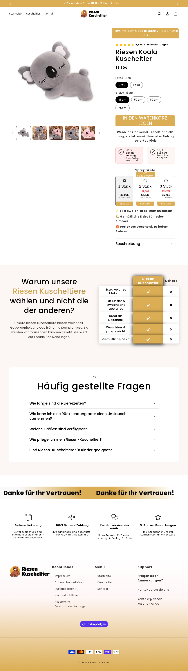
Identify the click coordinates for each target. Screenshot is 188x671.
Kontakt (102, 589)
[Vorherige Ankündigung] (10, 3)
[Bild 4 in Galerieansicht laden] (72, 133)
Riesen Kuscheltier (99, 662)
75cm (122, 108)
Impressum (62, 576)
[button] (159, 14)
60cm (154, 100)
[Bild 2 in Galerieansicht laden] (39, 133)
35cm (122, 100)
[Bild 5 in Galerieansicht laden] (88, 133)
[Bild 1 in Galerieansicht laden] (23, 133)
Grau (121, 85)
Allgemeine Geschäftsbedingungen (71, 604)
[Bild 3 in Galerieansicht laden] (56, 133)
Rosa (136, 85)
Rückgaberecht (65, 589)
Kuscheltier (105, 582)
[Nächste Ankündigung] (177, 3)
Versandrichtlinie (66, 595)
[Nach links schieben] (12, 133)
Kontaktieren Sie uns (153, 590)
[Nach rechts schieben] (99, 133)
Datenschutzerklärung (70, 582)
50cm (138, 100)
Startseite (104, 576)
